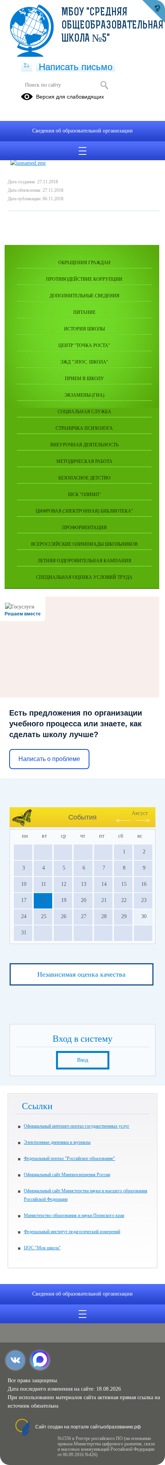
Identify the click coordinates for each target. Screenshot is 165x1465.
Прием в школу (84, 378)
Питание (84, 312)
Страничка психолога (84, 428)
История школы (84, 329)
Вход (82, 1060)
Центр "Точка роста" (84, 345)
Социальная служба (84, 411)
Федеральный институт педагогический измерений (72, 1231)
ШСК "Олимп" (84, 494)
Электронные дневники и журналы (57, 1142)
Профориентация (84, 527)
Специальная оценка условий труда (84, 577)
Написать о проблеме (49, 759)
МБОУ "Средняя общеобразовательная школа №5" (112, 25)
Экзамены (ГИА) (84, 395)
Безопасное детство (84, 478)
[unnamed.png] (28, 163)
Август (140, 813)
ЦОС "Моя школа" (42, 1247)
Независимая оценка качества (81, 974)
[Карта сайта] (26, 66)
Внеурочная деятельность (84, 445)
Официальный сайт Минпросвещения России (67, 1174)
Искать (104, 85)
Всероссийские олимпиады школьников (84, 544)
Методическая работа (84, 461)
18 (42, 900)
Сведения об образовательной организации (82, 131)
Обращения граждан (84, 262)
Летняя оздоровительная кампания (84, 560)
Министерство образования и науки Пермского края (74, 1215)
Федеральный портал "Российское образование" (69, 1158)
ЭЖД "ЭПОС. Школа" (84, 362)
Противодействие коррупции (84, 279)
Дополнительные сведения (84, 295)
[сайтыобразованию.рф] (153, 11)
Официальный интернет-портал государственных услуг (76, 1126)
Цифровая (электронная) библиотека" (84, 511)
